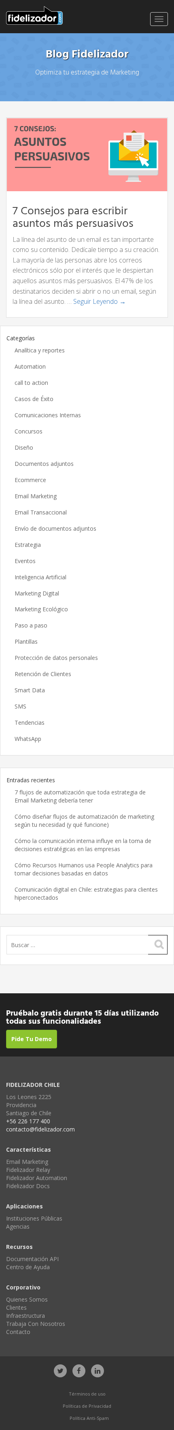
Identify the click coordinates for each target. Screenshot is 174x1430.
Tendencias (30, 722)
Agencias (18, 1226)
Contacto (18, 1332)
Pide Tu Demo (31, 1039)
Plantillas (26, 641)
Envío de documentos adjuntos (55, 528)
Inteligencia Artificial (40, 577)
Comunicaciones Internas (48, 415)
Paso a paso (31, 625)
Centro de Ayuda (28, 1267)
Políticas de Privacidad (87, 1406)
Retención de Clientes (43, 674)
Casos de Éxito (34, 399)
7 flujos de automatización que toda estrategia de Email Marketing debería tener (80, 796)
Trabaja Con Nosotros (35, 1324)
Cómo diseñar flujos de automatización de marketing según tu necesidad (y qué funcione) (84, 820)
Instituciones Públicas (34, 1218)
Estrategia (28, 545)
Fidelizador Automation (36, 1178)
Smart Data (30, 690)
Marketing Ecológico (41, 609)
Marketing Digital (37, 593)
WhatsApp (28, 739)
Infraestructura (25, 1315)
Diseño (24, 447)
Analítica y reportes (40, 350)
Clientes (16, 1307)
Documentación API (32, 1259)
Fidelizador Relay (28, 1170)
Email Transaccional (41, 512)
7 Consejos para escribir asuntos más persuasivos (73, 217)
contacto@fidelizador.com (40, 1129)
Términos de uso (87, 1394)
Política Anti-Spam (89, 1418)
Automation (30, 366)
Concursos (28, 431)
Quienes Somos (27, 1299)
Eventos (25, 561)
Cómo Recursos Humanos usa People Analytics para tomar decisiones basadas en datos (84, 869)
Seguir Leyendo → (99, 301)
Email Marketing (36, 496)
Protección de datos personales (56, 658)
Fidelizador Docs (28, 1186)
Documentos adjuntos (44, 463)
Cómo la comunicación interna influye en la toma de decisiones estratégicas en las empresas (83, 845)
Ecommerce (30, 480)
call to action (31, 382)
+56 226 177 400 (28, 1121)
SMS (20, 706)
